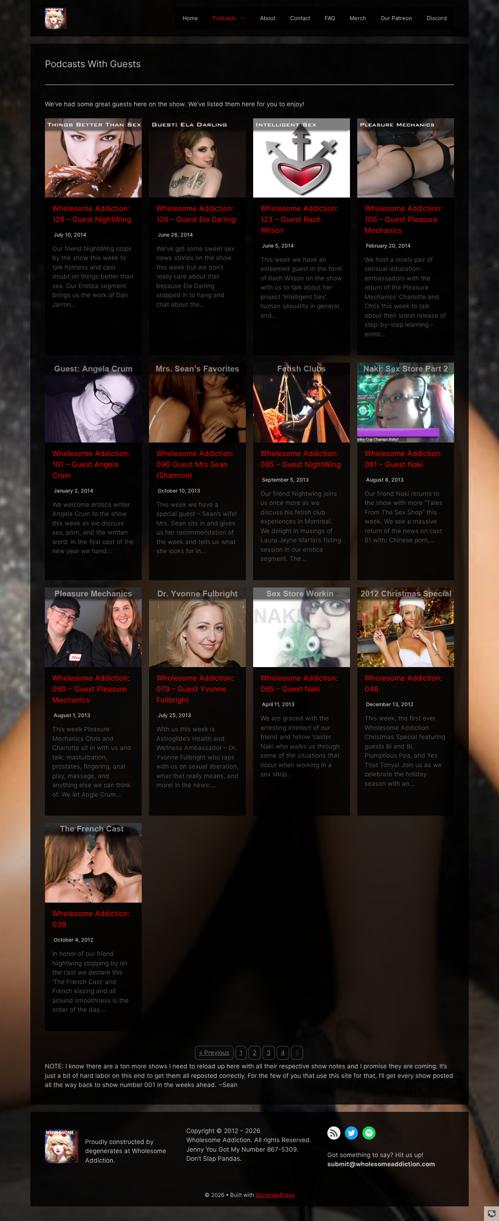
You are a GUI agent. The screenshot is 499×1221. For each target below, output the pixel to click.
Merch (358, 18)
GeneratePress (275, 1194)
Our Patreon (396, 18)
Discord (437, 18)
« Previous (214, 1052)
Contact (300, 18)
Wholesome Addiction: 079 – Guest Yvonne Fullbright (195, 689)
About (267, 18)
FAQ (330, 18)
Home (190, 18)
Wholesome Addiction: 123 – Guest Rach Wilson (299, 219)
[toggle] (491, 1213)
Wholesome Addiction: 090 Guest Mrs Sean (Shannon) (195, 464)
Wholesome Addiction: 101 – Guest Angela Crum (91, 464)
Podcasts (224, 18)
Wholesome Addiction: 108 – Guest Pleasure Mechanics (403, 219)
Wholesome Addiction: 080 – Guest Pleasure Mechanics (91, 689)
